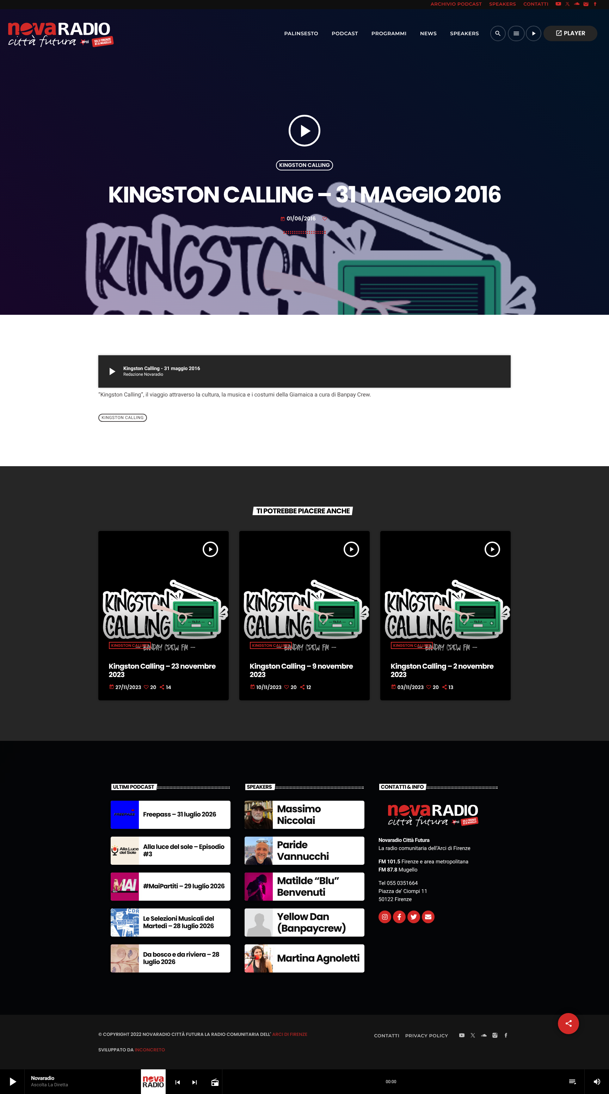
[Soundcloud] (577, 4)
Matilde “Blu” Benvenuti (308, 887)
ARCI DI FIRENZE (289, 1034)
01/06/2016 (298, 219)
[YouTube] (558, 4)
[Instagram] (586, 4)
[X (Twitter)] (568, 4)
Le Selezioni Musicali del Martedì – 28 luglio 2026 (178, 922)
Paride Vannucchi (303, 851)
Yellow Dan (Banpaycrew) (311, 923)
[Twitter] (413, 917)
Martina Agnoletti (318, 958)
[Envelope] (428, 917)
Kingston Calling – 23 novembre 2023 (162, 670)
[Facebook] (595, 4)
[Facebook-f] (399, 917)
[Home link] (45, 33)
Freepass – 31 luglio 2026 (179, 814)
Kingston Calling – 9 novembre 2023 (301, 670)
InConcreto (150, 1049)
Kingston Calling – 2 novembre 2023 (442, 670)
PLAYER (570, 33)
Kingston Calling (304, 165)
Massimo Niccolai (299, 815)
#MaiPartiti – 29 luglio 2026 (183, 886)
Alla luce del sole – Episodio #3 (183, 851)
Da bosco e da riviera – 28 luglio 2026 (181, 958)
